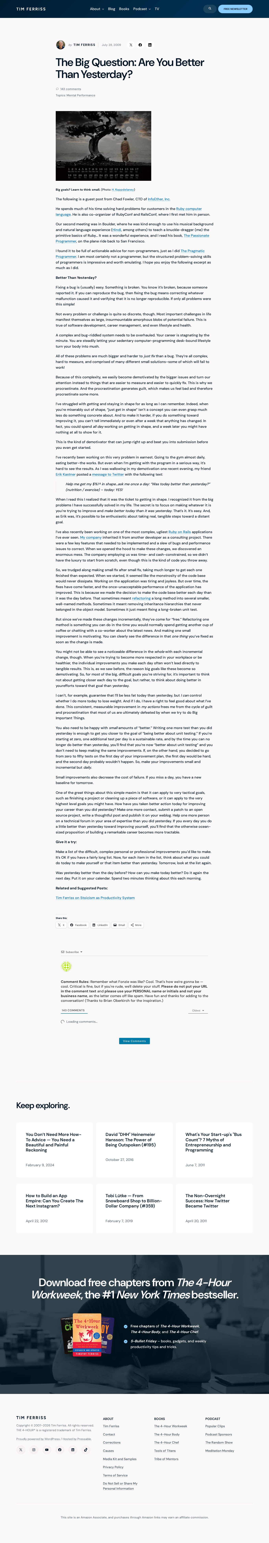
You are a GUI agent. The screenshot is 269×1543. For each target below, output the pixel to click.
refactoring (141, 598)
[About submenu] (103, 9)
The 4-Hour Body (167, 1434)
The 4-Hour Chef (166, 1443)
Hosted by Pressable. (77, 1439)
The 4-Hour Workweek (170, 1426)
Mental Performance (81, 95)
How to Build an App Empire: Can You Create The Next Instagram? (54, 1201)
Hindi (116, 229)
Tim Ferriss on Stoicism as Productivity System (95, 897)
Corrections (112, 1443)
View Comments (134, 1041)
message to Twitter (108, 474)
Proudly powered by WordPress (38, 1439)
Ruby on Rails (180, 532)
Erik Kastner (66, 474)
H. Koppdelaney (123, 190)
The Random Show (219, 1443)
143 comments (70, 89)
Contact (109, 1434)
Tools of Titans (165, 1451)
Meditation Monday (219, 1451)
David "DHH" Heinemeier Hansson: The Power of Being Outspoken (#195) (131, 1140)
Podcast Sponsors (218, 1434)
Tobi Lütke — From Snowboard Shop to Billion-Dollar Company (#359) (134, 1201)
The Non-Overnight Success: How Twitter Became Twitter (208, 1201)
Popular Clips (215, 1426)
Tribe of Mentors (166, 1459)
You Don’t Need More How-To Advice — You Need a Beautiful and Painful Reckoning (53, 1142)
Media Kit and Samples (119, 1459)
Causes (108, 1451)
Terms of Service (115, 1475)
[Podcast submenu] (150, 9)
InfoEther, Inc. (159, 199)
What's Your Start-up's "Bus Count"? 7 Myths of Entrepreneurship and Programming (214, 1142)
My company (91, 537)
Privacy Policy (113, 1467)
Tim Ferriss (111, 1426)
